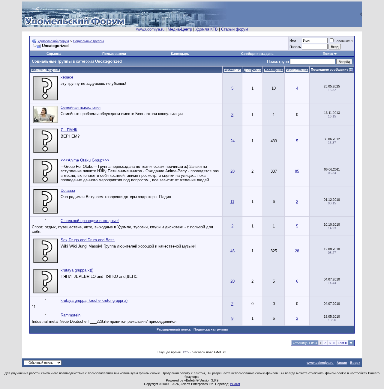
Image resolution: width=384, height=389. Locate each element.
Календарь (180, 53)
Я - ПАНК (69, 130)
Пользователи (114, 53)
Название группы (45, 70)
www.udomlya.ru (150, 29)
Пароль (295, 47)
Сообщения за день (257, 53)
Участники (232, 70)
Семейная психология (80, 107)
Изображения (297, 70)
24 (232, 141)
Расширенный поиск (174, 329)
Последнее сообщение (329, 69)
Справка (53, 53)
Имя (293, 40)
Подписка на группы (211, 329)
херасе (67, 77)
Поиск (328, 53)
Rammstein (70, 315)
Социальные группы (88, 41)
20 (232, 281)
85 (297, 171)
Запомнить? (343, 41)
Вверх (355, 362)
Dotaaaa (68, 190)
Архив (342, 362)
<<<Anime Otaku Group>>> (85, 160)
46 (232, 251)
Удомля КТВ (206, 29)
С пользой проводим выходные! (90, 220)
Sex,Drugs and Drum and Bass (88, 240)
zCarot (235, 384)
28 (232, 171)
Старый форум (234, 29)
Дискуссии (252, 70)
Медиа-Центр (180, 29)
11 (232, 201)
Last (342, 343)
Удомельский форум (53, 41)
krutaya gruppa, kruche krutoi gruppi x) (94, 300)
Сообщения (273, 70)
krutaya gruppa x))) (77, 270)
